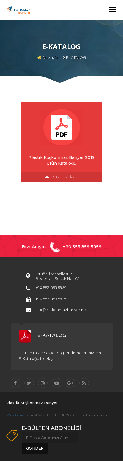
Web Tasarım (17, 415)
